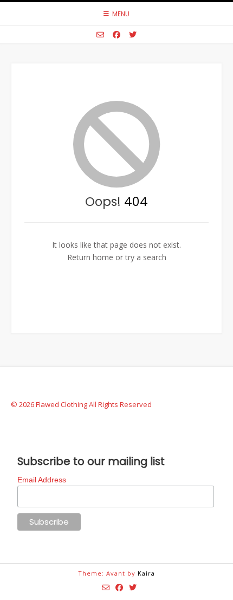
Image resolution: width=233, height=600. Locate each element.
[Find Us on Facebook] (116, 34)
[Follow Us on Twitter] (132, 34)
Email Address (41, 479)
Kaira (146, 573)
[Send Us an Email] (100, 34)
